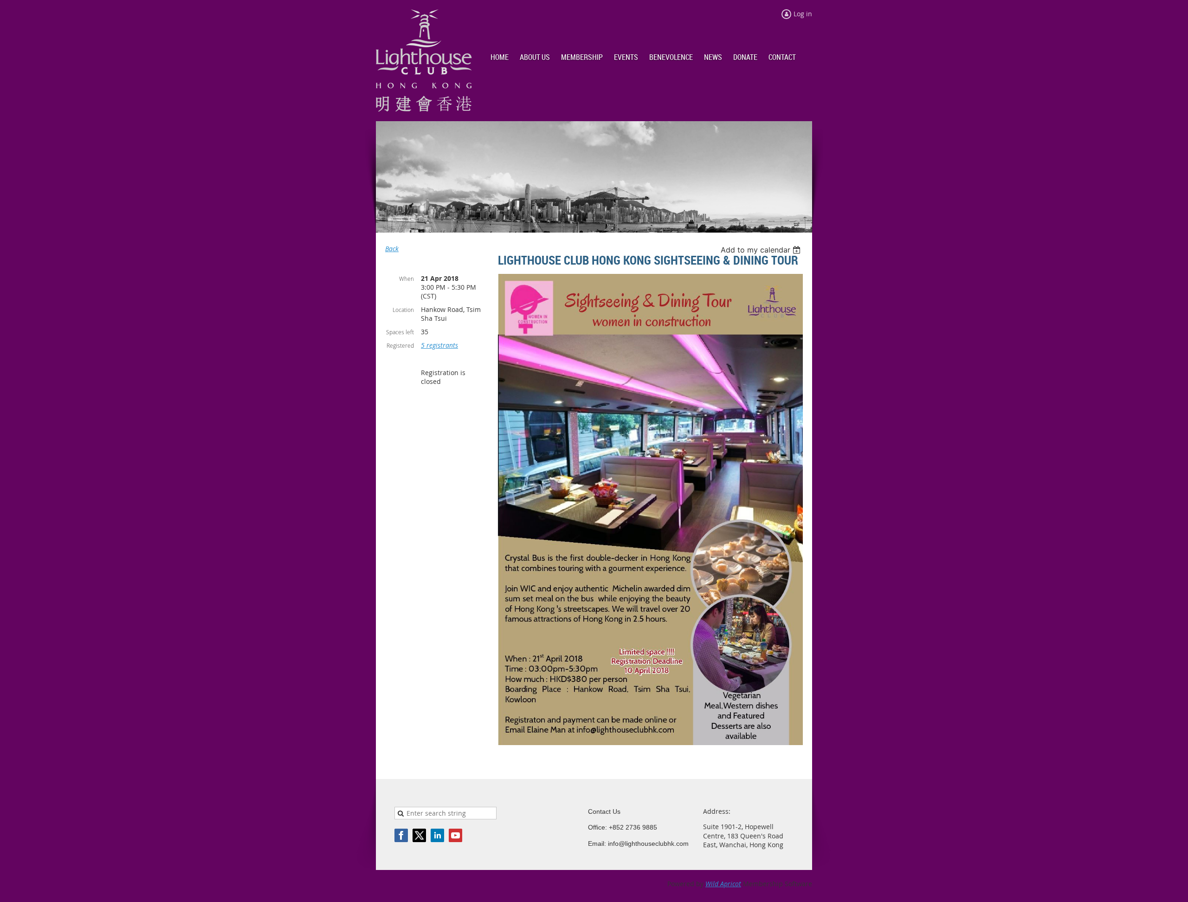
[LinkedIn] (437, 835)
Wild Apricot (723, 883)
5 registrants (439, 345)
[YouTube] (455, 835)
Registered (400, 345)
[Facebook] (401, 835)
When (406, 278)
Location (403, 309)
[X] (419, 835)
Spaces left (400, 332)
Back (392, 248)
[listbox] (762, 249)
